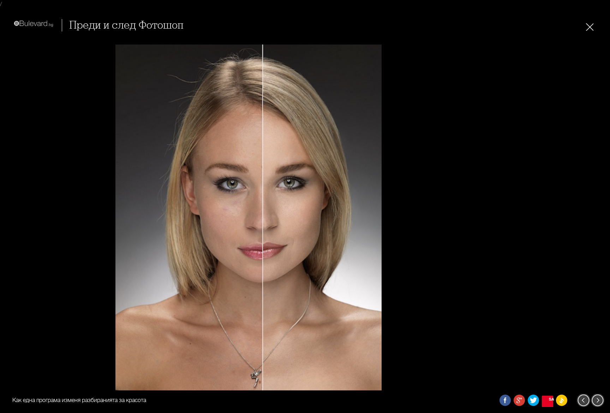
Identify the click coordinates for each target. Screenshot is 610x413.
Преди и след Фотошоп (126, 25)
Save (551, 399)
